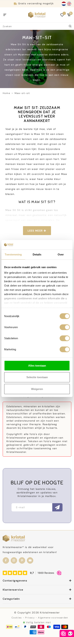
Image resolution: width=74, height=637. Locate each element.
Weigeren (37, 388)
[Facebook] (6, 560)
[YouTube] (30, 560)
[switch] (65, 327)
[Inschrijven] (57, 507)
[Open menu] (5, 15)
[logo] (37, 14)
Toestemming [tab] (13, 254)
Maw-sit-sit (22, 93)
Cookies (16, 617)
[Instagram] (14, 560)
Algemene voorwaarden (53, 617)
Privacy (30, 617)
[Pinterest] (22, 560)
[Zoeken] (70, 26)
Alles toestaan (37, 365)
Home (6, 93)
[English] (69, 4)
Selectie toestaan (37, 377)
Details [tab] (37, 254)
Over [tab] (61, 254)
